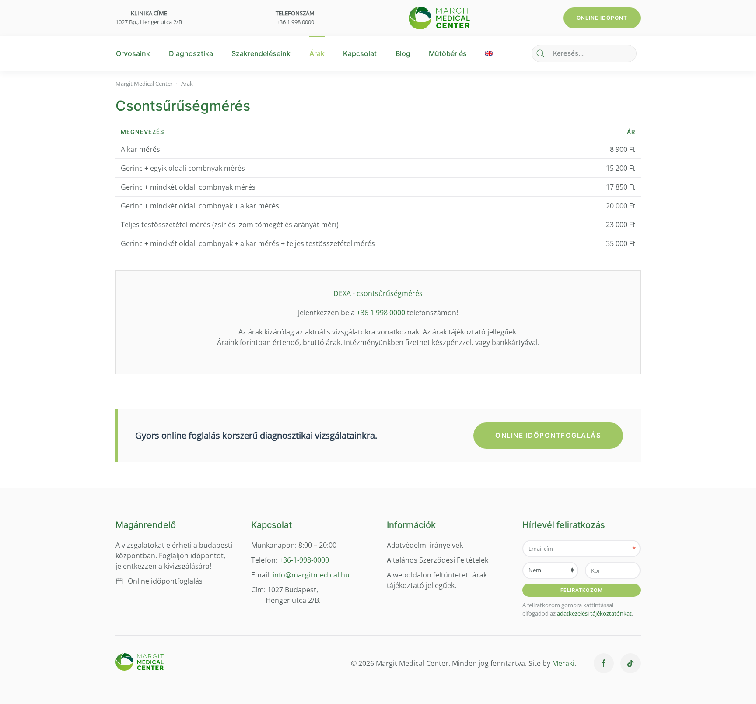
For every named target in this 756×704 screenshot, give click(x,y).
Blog (403, 53)
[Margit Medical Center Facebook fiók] (604, 663)
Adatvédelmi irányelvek (425, 545)
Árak (317, 53)
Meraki (563, 663)
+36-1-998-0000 (303, 560)
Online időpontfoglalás (165, 581)
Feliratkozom (581, 590)
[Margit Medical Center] (439, 17)
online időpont (602, 17)
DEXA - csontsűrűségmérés (378, 293)
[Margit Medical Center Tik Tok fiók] (630, 663)
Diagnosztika (191, 53)
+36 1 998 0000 (295, 22)
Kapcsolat (360, 53)
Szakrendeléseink (260, 53)
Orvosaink (133, 53)
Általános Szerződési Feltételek (437, 560)
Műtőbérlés (448, 53)
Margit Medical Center (144, 84)
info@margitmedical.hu (311, 575)
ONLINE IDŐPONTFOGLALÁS (548, 435)
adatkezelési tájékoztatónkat (594, 613)
